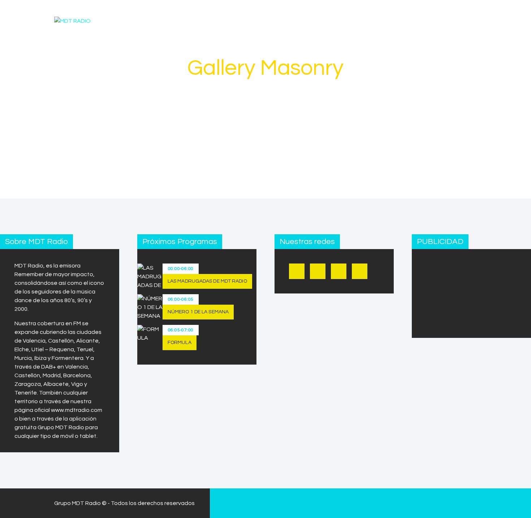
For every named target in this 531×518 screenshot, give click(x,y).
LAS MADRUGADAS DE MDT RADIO (207, 281)
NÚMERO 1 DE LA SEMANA (198, 311)
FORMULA (179, 342)
